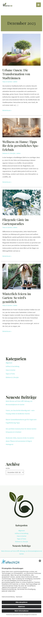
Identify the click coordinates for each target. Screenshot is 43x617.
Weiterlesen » (6, 110)
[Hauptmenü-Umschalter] (38, 4)
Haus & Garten (7, 82)
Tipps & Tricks (10, 374)
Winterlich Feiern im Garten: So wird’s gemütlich (16, 298)
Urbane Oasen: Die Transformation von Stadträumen (16, 74)
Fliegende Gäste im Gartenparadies (15, 222)
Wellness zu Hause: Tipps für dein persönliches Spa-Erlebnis (20, 146)
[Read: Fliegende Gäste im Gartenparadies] (21, 202)
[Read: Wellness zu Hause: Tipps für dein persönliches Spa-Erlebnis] (21, 127)
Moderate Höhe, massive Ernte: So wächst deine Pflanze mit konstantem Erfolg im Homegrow (20, 441)
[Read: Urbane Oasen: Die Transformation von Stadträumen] (21, 50)
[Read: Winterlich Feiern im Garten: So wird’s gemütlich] (21, 276)
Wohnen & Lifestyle (8, 153)
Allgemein (9, 363)
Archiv (8, 468)
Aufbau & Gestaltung (12, 366)
